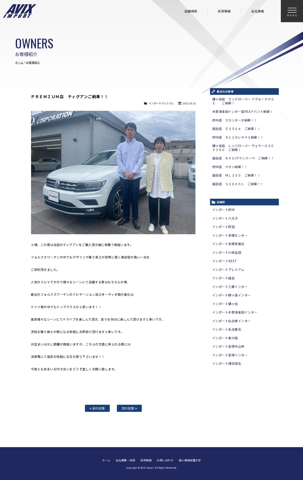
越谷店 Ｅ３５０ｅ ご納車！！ (236, 128)
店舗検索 (191, 11)
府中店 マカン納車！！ (230, 167)
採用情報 (224, 11)
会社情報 (257, 11)
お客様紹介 (33, 62)
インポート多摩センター (230, 235)
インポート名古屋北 (226, 329)
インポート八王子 (225, 218)
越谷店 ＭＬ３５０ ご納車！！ (236, 175)
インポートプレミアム (161, 103)
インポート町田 (223, 226)
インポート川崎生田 (226, 252)
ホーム (19, 62)
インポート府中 (223, 209)
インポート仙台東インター (231, 321)
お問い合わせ (165, 460)
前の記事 (98, 408)
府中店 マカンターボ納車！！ (234, 120)
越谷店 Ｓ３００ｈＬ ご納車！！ (238, 184)
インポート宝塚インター (230, 355)
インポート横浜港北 (226, 363)
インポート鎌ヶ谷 (225, 303)
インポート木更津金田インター (234, 312)
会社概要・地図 (125, 460)
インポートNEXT (224, 261)
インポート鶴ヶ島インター (231, 295)
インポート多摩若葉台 (228, 244)
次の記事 (128, 408)
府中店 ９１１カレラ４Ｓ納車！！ (238, 137)
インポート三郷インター (230, 286)
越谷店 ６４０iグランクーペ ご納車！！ (243, 158)
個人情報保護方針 (190, 460)
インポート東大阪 (225, 338)
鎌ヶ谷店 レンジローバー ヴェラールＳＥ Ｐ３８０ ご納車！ (243, 147)
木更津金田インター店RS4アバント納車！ (242, 111)
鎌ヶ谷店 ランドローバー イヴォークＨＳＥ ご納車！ (243, 101)
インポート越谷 (223, 278)
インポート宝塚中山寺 (228, 346)
